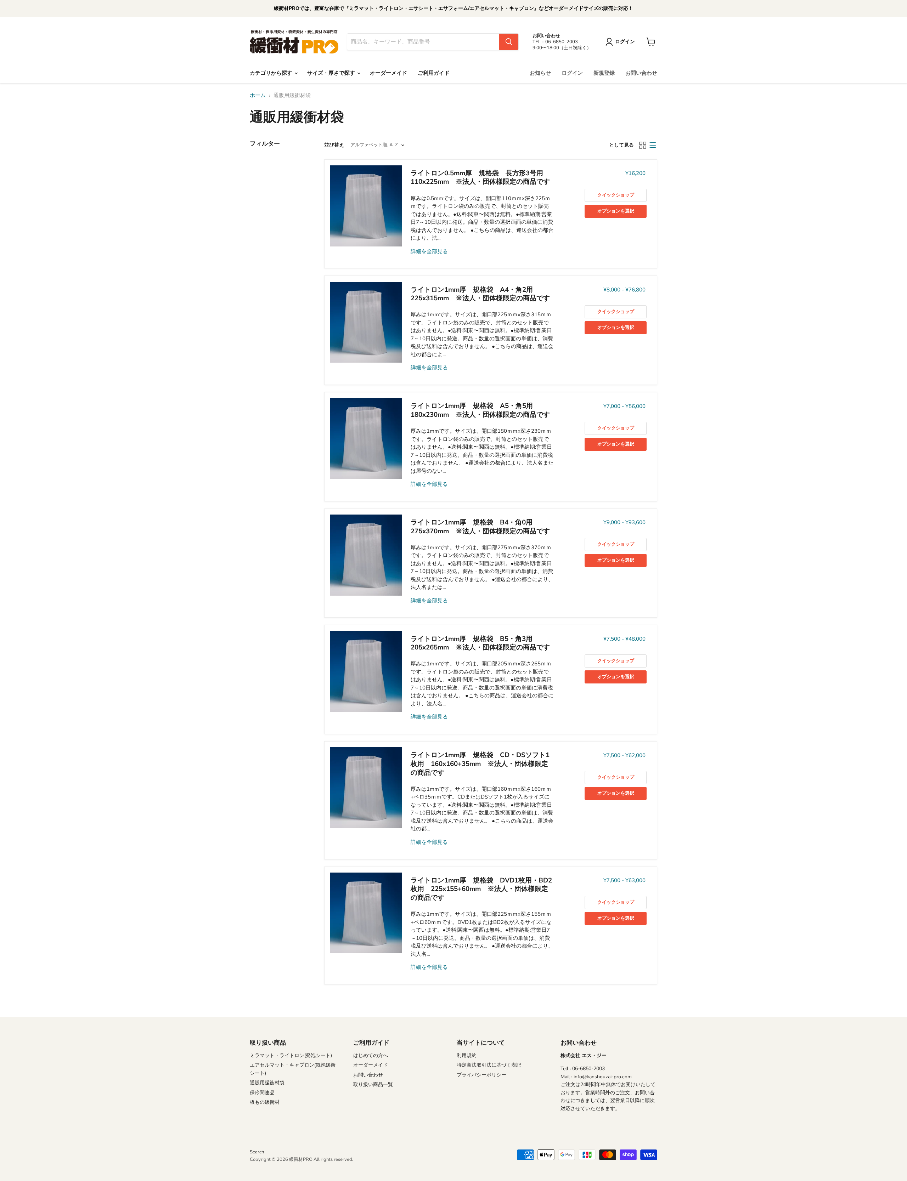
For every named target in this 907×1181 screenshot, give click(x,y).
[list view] (653, 145)
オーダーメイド (388, 72)
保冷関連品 (262, 1092)
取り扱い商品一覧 (373, 1084)
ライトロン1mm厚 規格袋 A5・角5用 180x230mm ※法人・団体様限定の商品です (480, 410)
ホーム (258, 95)
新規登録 (604, 72)
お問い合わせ (641, 72)
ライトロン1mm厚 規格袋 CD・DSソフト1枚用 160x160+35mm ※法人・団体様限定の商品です (480, 763)
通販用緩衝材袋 (267, 1082)
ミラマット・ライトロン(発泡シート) (291, 1055)
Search (257, 1152)
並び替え (334, 145)
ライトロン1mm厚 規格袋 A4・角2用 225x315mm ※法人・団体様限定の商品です (480, 294)
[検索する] (508, 42)
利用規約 (467, 1055)
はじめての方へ (370, 1055)
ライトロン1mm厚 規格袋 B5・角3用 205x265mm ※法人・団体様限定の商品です (480, 643)
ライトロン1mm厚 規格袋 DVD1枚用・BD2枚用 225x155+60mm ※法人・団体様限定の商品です (481, 889)
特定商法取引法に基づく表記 (489, 1065)
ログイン (572, 72)
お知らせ (540, 72)
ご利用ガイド (434, 72)
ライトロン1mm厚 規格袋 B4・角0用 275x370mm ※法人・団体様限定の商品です (480, 527)
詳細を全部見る (429, 251)
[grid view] (643, 145)
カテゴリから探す (272, 72)
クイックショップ (615, 195)
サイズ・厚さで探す (331, 72)
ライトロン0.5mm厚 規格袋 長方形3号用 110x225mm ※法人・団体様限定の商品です (480, 178)
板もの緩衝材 (265, 1102)
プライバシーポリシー (481, 1075)
